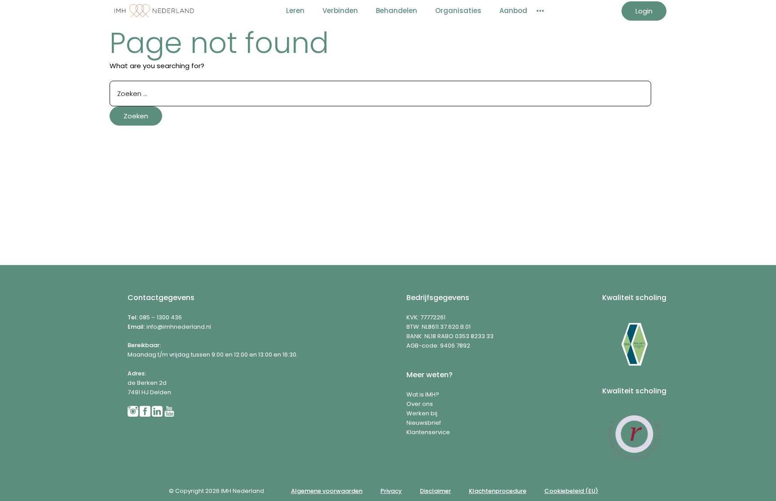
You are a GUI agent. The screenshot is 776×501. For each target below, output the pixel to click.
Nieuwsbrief (423, 422)
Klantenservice (428, 432)
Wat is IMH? (422, 394)
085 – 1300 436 (160, 317)
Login (644, 11)
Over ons (419, 404)
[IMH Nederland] (154, 10)
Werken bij (421, 413)
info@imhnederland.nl (178, 326)
